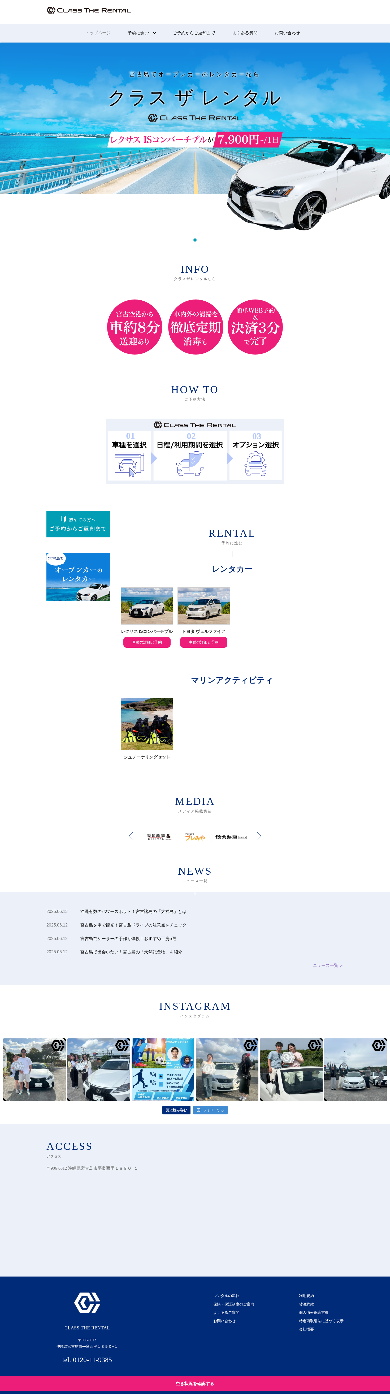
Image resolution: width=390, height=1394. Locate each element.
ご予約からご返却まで (194, 33)
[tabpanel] (195, 136)
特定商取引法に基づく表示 (321, 1321)
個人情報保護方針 (314, 1312)
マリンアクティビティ (232, 680)
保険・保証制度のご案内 (233, 1304)
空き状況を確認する (195, 1383)
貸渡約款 (306, 1304)
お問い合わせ (287, 33)
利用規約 (306, 1296)
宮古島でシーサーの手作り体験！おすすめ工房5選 (128, 938)
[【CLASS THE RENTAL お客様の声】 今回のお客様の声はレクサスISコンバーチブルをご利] (34, 1069)
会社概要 (306, 1329)
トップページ (98, 33)
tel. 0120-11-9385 (87, 1360)
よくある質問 (245, 33)
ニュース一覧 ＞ (328, 965)
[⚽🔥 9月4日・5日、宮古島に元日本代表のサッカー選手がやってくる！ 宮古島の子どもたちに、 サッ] (163, 1069)
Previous (133, 836)
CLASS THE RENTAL (88, 15)
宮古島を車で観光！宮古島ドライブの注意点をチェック (133, 925)
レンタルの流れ (226, 1296)
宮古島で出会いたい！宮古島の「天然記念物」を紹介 (131, 952)
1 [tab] (195, 240)
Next (257, 836)
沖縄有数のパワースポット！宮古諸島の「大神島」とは (133, 911)
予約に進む (138, 33)
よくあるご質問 (226, 1312)
